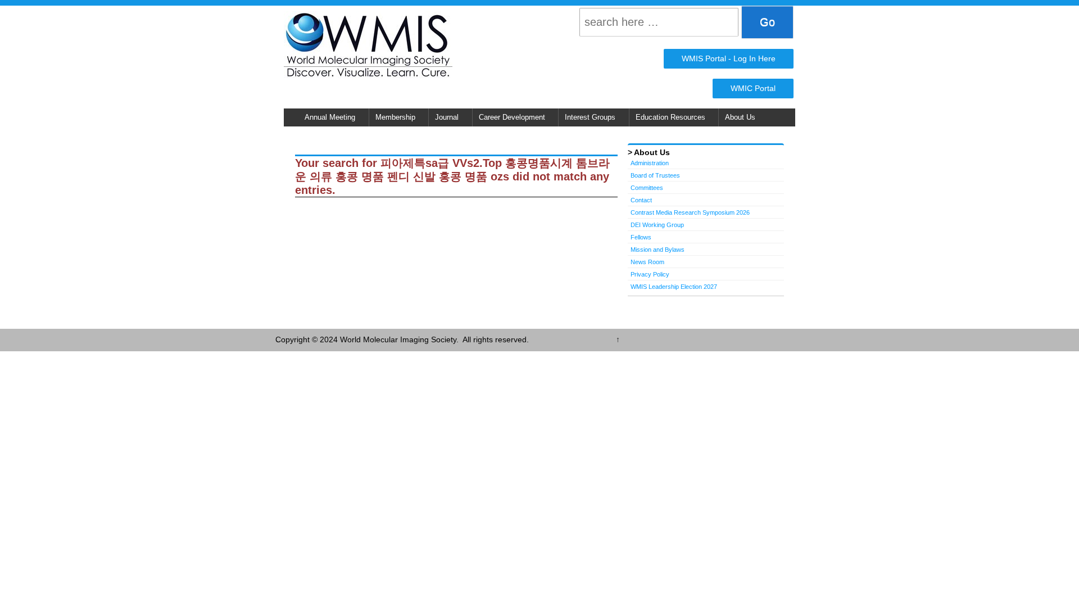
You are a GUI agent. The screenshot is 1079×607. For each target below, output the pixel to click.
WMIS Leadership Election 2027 (674, 286)
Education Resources (670, 117)
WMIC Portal (753, 88)
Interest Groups (590, 117)
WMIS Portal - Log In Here (729, 58)
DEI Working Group (657, 224)
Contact (641, 200)
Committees (647, 187)
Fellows (641, 237)
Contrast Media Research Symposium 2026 (690, 212)
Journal (447, 117)
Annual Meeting (330, 117)
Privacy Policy (650, 274)
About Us (740, 117)
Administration (650, 163)
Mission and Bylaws (657, 249)
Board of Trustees (655, 175)
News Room (647, 262)
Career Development (512, 117)
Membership (395, 117)
